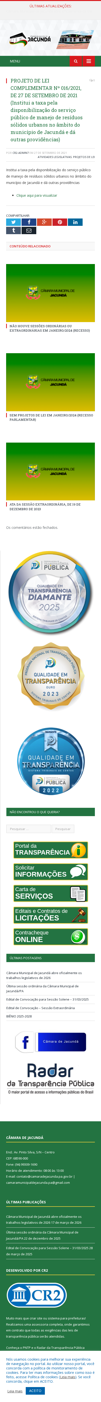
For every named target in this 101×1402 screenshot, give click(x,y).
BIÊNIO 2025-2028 (19, 1016)
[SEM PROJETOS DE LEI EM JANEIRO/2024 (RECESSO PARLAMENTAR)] (50, 382)
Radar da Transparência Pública (61, 1347)
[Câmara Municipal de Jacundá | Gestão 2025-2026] (50, 38)
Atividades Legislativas (55, 157)
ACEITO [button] (35, 1390)
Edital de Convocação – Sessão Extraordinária (40, 1008)
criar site (36, 1318)
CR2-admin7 (21, 153)
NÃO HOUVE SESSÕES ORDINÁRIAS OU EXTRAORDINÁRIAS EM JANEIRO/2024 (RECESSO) (50, 328)
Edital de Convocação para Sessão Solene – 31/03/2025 (47, 999)
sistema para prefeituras (66, 1318)
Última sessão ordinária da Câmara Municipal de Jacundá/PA (51, 11)
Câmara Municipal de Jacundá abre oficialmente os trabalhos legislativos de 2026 (44, 975)
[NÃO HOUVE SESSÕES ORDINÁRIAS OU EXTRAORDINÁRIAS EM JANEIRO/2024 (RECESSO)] (50, 293)
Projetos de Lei (84, 157)
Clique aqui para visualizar (36, 195)
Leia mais (67, 1377)
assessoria (40, 1324)
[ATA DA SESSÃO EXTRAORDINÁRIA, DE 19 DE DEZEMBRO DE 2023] (50, 472)
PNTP (27, 1347)
